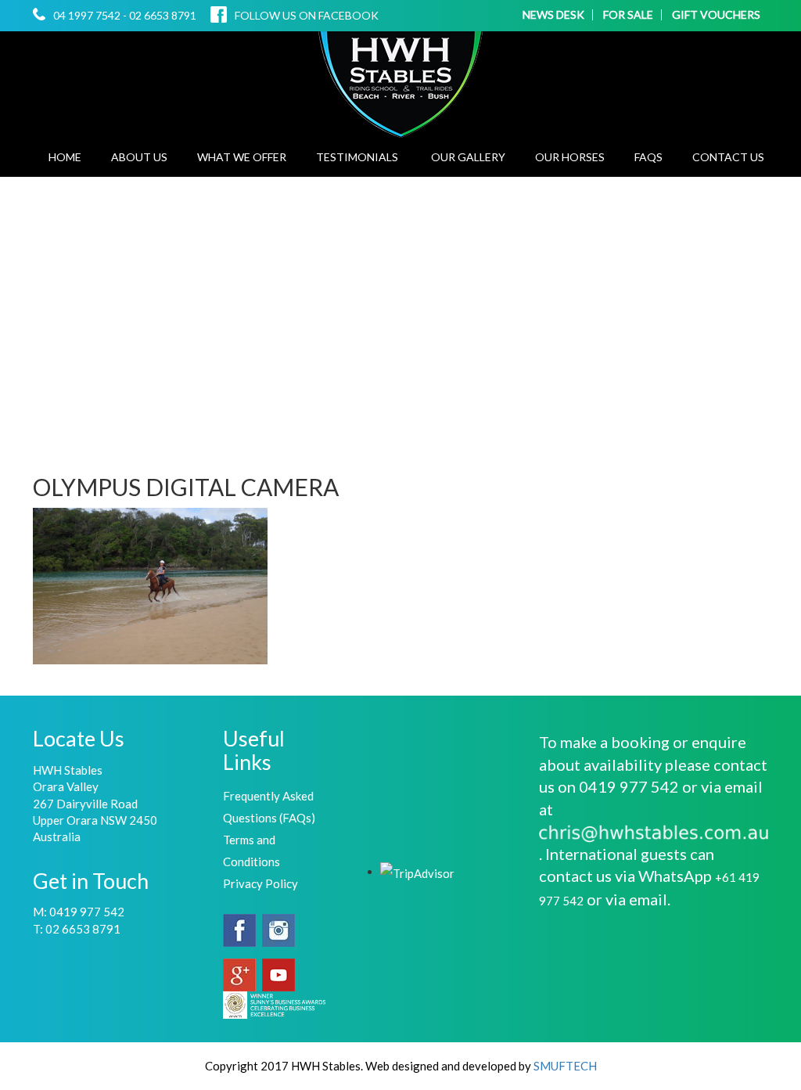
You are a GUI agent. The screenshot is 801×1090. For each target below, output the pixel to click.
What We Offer (241, 157)
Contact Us (728, 157)
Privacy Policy (260, 883)
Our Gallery (468, 157)
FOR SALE (628, 14)
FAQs (648, 157)
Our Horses (570, 157)
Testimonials (357, 157)
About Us (139, 157)
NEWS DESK (553, 14)
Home (64, 157)
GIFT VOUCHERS (716, 14)
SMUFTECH (565, 1066)
